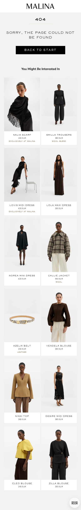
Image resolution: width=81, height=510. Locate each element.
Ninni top (22, 416)
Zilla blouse (59, 483)
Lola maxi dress (59, 205)
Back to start (40, 50)
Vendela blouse (59, 346)
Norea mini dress (22, 275)
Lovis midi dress (22, 205)
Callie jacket (59, 275)
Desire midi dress (58, 416)
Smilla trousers (59, 135)
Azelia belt (22, 346)
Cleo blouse (22, 483)
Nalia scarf (22, 135)
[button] (74, 503)
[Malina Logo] (40, 6)
